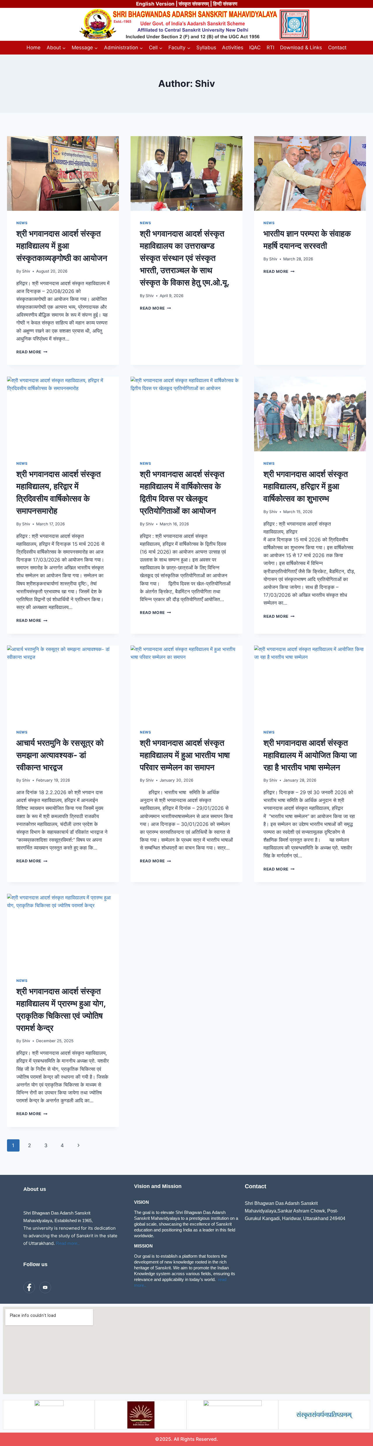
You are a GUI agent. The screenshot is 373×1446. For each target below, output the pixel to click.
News (21, 223)
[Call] (61, 1288)
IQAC (255, 47)
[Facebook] (29, 1287)
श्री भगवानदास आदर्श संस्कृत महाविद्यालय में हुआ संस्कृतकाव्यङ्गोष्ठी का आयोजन (61, 246)
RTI (270, 47)
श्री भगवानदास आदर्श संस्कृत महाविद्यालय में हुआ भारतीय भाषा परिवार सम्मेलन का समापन (185, 755)
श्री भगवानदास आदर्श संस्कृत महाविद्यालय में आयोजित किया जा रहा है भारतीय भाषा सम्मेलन (310, 755)
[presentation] (63, 173)
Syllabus (206, 47)
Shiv (26, 271)
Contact (337, 47)
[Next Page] (78, 1145)
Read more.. (68, 1243)
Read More (31, 352)
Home (34, 47)
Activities (232, 47)
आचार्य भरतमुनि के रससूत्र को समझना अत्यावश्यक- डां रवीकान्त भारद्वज (59, 755)
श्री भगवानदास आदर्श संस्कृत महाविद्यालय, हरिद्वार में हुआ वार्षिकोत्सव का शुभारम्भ (305, 486)
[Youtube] (45, 1287)
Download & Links (301, 47)
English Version (155, 4)
